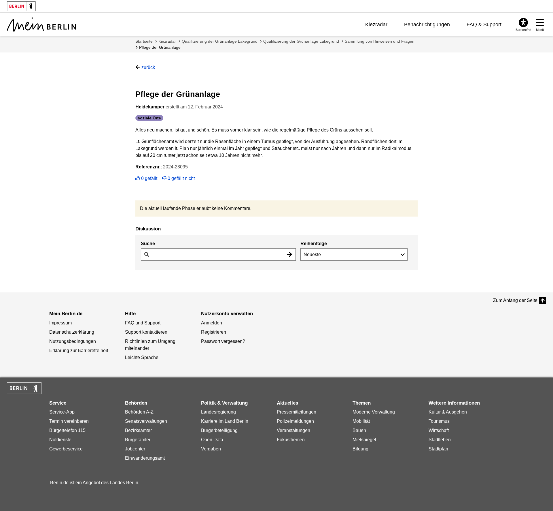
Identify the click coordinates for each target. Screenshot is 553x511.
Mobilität (361, 421)
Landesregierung (218, 411)
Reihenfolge (313, 243)
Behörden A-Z (139, 411)
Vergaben (211, 448)
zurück (148, 67)
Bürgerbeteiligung (219, 430)
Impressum (60, 322)
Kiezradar (376, 24)
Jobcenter (135, 448)
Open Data (212, 439)
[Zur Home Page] (41, 24)
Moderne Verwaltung (374, 411)
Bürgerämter (137, 439)
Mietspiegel (364, 439)
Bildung (360, 448)
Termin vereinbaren (69, 421)
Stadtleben (440, 439)
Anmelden (211, 322)
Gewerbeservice (66, 448)
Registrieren (213, 332)
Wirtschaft (439, 430)
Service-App (62, 411)
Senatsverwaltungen (146, 421)
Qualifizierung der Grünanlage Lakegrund (219, 41)
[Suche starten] (289, 254)
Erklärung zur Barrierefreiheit (78, 350)
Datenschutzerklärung (71, 332)
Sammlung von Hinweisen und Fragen (379, 41)
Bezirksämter (138, 430)
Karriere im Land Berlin (224, 421)
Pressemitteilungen (296, 411)
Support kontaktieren (146, 332)
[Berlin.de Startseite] (24, 388)
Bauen (359, 430)
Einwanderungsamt (145, 458)
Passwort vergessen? (223, 341)
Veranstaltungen (293, 430)
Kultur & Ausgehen (448, 411)
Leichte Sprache (141, 357)
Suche (148, 243)
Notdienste (60, 439)
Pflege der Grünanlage (160, 47)
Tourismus (439, 421)
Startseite (144, 41)
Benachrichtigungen (427, 24)
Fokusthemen (291, 439)
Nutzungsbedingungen (72, 341)
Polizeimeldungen (295, 421)
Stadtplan (438, 448)
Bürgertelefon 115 (67, 430)
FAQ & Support (484, 24)
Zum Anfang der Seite (515, 300)
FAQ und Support (142, 322)
